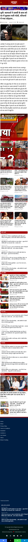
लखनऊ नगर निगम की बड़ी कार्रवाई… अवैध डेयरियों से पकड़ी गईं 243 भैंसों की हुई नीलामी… (20, 151)
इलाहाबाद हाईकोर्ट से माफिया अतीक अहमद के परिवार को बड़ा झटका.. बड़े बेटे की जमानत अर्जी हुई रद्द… (21, 206)
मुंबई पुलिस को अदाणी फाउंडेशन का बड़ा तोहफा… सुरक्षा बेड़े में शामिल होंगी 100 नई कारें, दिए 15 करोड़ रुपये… (18, 284)
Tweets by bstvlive (4, 500)
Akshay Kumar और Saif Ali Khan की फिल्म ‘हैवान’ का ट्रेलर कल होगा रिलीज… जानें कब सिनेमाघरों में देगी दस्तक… (19, 305)
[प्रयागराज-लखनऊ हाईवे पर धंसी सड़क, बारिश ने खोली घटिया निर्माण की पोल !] (6, 181)
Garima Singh (4, 22)
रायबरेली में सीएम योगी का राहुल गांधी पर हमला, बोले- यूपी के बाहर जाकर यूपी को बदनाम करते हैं (20, 223)
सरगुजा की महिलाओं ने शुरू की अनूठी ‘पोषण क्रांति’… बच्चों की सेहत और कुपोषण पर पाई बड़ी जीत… (18, 403)
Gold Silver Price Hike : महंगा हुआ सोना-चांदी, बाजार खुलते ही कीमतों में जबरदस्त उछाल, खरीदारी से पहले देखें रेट (18, 411)
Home (1, 421)
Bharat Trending (4, 440)
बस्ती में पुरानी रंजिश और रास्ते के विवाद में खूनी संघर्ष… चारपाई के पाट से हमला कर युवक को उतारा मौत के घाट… (6, 170)
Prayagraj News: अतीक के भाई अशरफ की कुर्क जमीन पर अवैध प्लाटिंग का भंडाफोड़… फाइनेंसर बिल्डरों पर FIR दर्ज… (21, 189)
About (1, 424)
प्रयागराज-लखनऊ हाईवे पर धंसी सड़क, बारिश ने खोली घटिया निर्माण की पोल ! (5, 188)
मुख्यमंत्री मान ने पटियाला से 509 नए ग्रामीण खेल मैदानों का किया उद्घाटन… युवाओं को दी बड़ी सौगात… (17, 298)
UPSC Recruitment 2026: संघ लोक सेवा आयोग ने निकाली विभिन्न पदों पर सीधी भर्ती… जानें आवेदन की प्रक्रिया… (6, 152)
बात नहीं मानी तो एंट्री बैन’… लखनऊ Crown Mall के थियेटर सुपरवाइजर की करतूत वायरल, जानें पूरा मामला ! (6, 206)
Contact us (3, 433)
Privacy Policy (3, 426)
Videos (2, 437)
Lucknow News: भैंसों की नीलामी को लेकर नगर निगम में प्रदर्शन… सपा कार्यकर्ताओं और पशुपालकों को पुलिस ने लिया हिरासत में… (21, 170)
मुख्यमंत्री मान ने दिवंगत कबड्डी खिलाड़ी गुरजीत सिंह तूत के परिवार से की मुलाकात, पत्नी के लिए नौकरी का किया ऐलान (18, 277)
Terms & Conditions (5, 428)
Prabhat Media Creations (20, 532)
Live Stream (3, 435)
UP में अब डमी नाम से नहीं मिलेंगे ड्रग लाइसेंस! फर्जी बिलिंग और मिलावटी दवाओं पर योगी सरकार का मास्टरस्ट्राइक (6, 223)
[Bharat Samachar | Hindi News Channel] (14, 2)
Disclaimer (2, 431)
